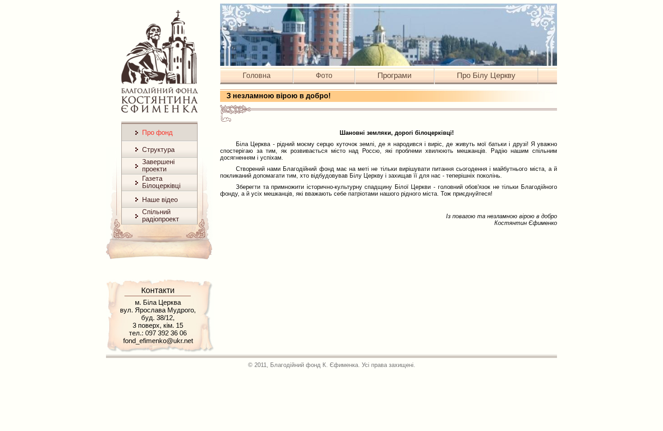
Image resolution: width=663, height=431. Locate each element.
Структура (158, 149)
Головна (257, 75)
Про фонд (157, 132)
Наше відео (160, 199)
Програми (395, 75)
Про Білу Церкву (486, 75)
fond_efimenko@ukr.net (158, 340)
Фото (324, 75)
